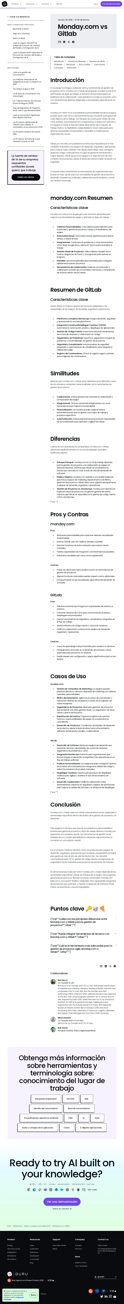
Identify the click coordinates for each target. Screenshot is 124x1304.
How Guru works (13, 1249)
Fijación (59, 4)
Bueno (33, 1295)
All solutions (11, 1259)
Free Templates (81, 1266)
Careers (78, 1245)
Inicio (9, 1226)
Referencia (17, 1226)
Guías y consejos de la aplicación (37, 1226)
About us (78, 1249)
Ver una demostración (111, 4)
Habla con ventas (26, 177)
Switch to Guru (80, 1262)
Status (55, 1249)
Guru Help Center (59, 1245)
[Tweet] (68, 42)
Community (34, 1259)
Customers (34, 1249)
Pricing (9, 1245)
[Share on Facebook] (73, 42)
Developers (34, 1256)
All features (11, 1256)
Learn (32, 1245)
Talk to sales (102, 1245)
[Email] (59, 42)
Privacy (43, 1294)
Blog (31, 1263)
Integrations (11, 1252)
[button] (16, 4)
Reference (34, 1252)
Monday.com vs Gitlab (61, 1226)
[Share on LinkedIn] (64, 42)
